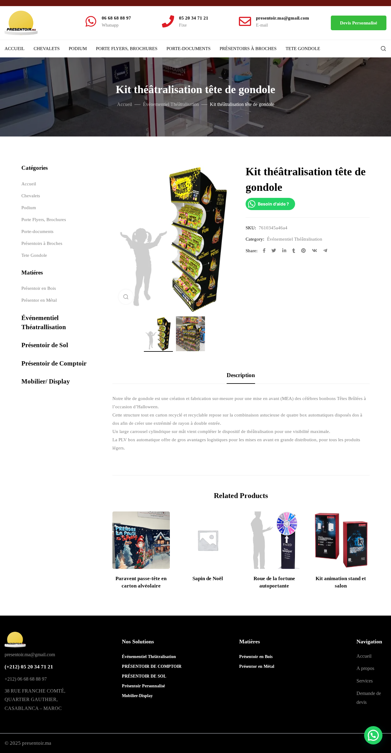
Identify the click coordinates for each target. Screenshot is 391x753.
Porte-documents (188, 48)
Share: (252, 250)
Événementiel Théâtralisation (171, 104)
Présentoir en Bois (38, 288)
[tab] (241, 375)
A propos (365, 668)
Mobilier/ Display (45, 381)
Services (364, 680)
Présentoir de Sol (44, 345)
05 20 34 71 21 (193, 18)
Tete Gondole (303, 48)
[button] (358, 23)
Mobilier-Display (135, 695)
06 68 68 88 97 (116, 18)
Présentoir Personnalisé (135, 686)
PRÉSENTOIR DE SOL (135, 676)
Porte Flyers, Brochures (126, 48)
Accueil (14, 48)
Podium (78, 48)
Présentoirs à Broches (248, 48)
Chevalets (47, 48)
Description (241, 375)
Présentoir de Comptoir (53, 363)
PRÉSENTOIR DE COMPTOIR (135, 666)
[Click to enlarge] (126, 296)
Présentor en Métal (39, 300)
